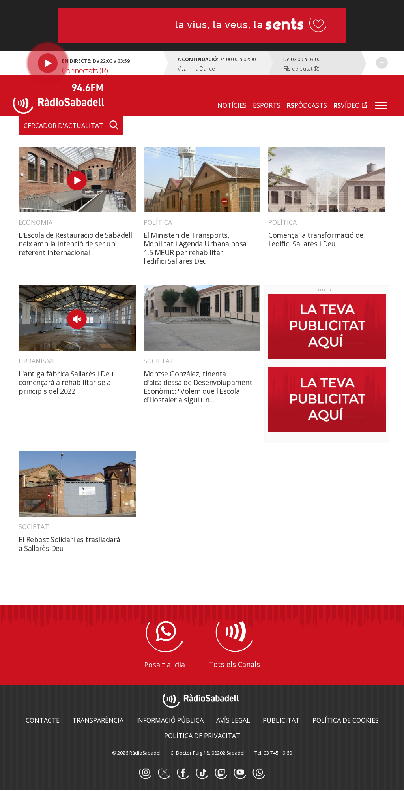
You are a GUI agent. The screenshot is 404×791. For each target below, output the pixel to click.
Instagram (145, 773)
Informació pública (170, 720)
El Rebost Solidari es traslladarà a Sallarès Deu (69, 544)
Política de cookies (345, 720)
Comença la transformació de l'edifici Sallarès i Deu (315, 239)
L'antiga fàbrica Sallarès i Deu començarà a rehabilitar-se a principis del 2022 (66, 382)
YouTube (240, 773)
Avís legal (233, 720)
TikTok (202, 773)
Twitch (221, 773)
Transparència (97, 720)
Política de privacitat (202, 735)
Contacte (43, 720)
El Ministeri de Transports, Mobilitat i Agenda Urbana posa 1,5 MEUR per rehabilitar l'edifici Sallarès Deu (195, 248)
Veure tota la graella (382, 63)
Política (158, 222)
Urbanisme (37, 361)
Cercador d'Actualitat (63, 125)
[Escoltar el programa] (89, 63)
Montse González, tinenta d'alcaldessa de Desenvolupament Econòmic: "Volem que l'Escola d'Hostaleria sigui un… (198, 386)
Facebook (183, 773)
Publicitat (281, 720)
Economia (35, 222)
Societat (159, 361)
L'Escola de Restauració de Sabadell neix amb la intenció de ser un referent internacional (75, 243)
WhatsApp (259, 773)
